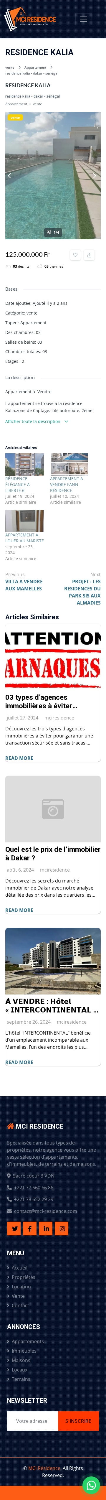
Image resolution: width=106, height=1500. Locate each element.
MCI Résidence (44, 1468)
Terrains (21, 1379)
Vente (18, 1296)
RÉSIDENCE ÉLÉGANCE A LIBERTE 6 (17, 484)
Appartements (28, 1341)
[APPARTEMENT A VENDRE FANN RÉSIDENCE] (69, 464)
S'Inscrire (78, 1421)
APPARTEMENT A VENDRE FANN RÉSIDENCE (66, 484)
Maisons (21, 1360)
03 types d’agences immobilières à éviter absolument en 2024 (38, 701)
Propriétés (23, 1277)
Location (21, 1286)
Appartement (35, 67)
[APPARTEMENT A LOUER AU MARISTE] (24, 521)
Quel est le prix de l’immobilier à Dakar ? (53, 853)
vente (9, 67)
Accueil (19, 1267)
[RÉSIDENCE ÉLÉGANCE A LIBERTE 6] (24, 464)
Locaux (19, 1369)
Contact (20, 1305)
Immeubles (24, 1351)
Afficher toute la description (33, 421)
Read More (19, 758)
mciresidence (59, 717)
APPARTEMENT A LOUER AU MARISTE (24, 538)
